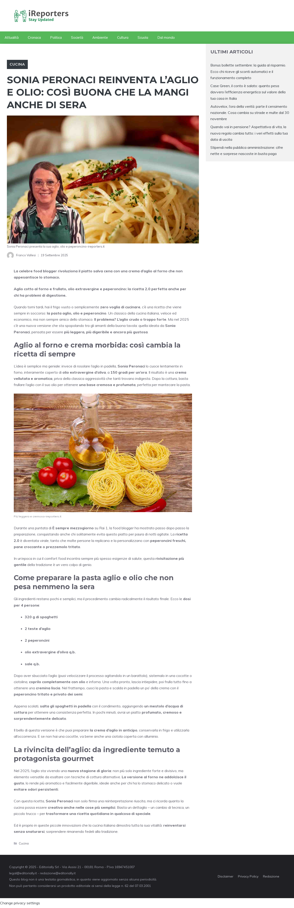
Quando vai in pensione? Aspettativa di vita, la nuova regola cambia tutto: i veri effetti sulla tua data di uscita (249, 132)
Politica (56, 37)
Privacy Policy (248, 876)
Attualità (12, 37)
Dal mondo (166, 37)
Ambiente (100, 37)
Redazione (271, 876)
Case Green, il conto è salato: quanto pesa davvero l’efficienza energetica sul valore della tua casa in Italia (248, 91)
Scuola (143, 37)
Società (77, 37)
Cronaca (34, 37)
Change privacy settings (20, 903)
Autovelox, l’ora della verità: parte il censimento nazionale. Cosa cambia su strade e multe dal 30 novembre (249, 112)
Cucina (17, 64)
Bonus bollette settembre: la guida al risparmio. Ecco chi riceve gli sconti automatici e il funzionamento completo (248, 71)
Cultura (122, 37)
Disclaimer (225, 876)
